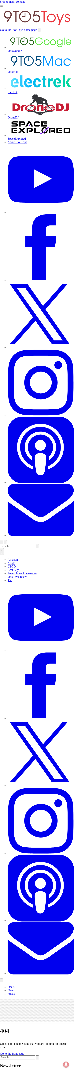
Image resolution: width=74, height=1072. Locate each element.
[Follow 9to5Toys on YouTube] (41, 650)
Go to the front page (12, 1053)
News (11, 990)
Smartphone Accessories (22, 573)
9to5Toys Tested (17, 576)
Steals (11, 993)
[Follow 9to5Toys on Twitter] (41, 785)
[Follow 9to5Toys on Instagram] (41, 853)
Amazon (13, 559)
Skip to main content (12, 1)
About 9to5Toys (17, 142)
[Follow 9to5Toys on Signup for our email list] (41, 973)
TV (10, 580)
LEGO (12, 566)
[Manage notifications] (66, 1065)
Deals (11, 987)
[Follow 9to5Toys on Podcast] (41, 920)
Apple (11, 563)
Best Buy (13, 570)
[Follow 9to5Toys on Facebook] (41, 718)
